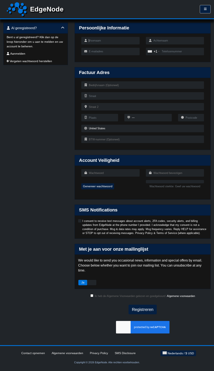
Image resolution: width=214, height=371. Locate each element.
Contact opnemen (33, 353)
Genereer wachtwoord (97, 186)
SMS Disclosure (125, 353)
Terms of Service (166, 233)
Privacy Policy (144, 233)
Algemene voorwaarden (181, 296)
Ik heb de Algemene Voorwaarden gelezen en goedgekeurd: (145, 296)
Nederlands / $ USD (180, 353)
